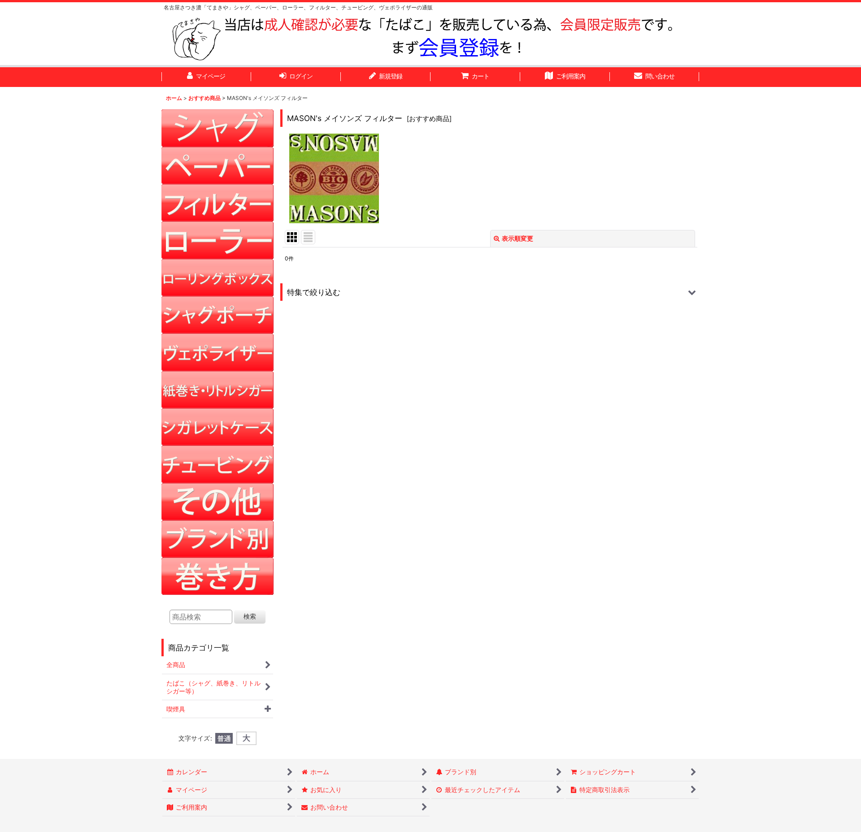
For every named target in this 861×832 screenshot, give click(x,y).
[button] (490, 292)
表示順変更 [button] (517, 238)
